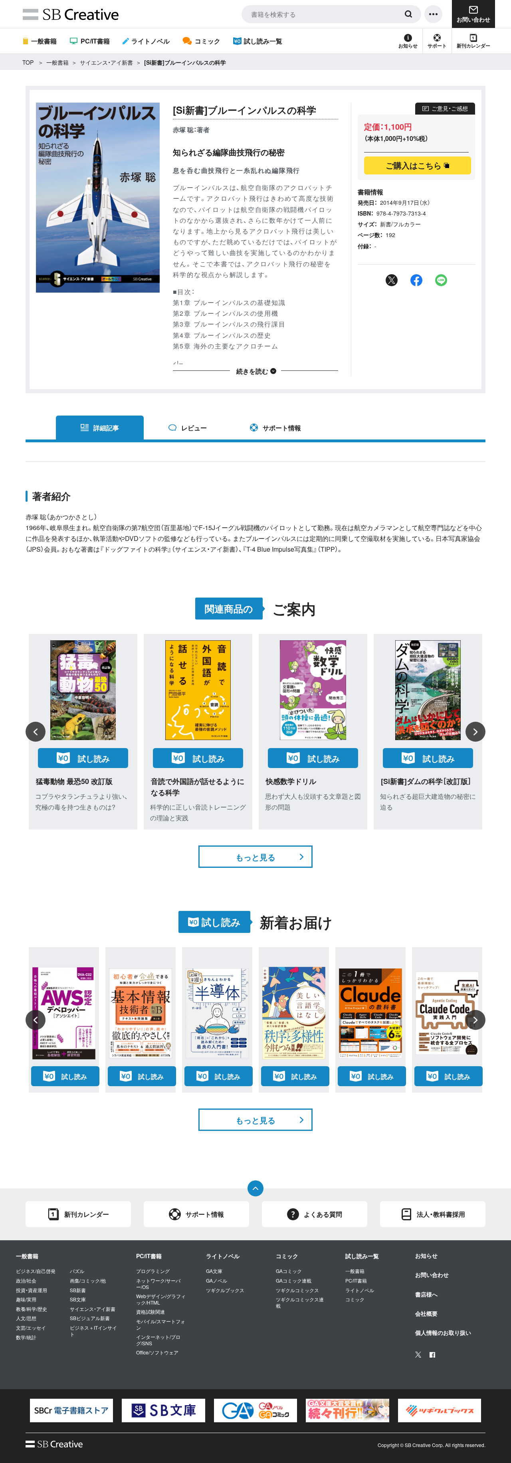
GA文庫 (214, 1271)
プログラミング (153, 1271)
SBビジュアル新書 (90, 1318)
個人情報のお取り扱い (443, 1332)
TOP (28, 62)
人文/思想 (26, 1318)
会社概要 (426, 1313)
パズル (77, 1271)
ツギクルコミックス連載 (300, 1302)
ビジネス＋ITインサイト (93, 1330)
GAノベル (216, 1280)
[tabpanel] (71, 1410)
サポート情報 (282, 427)
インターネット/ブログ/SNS (158, 1340)
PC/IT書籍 (95, 41)
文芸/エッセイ (31, 1327)
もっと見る (255, 857)
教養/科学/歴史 (31, 1309)
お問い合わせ (432, 1274)
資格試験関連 (150, 1312)
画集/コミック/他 (88, 1280)
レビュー (194, 427)
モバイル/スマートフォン (160, 1324)
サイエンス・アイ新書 (106, 62)
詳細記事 (106, 427)
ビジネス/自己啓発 (35, 1271)
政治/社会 (26, 1280)
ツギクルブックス (225, 1290)
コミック (207, 41)
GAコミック (289, 1271)
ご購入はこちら (414, 165)
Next (475, 732)
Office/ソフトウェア (157, 1352)
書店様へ (426, 1294)
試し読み (94, 758)
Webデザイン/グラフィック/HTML (161, 1299)
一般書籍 (44, 41)
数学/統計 (26, 1337)
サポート (437, 45)
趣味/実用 (26, 1299)
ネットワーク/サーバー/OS (158, 1283)
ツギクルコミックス (297, 1290)
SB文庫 (78, 1299)
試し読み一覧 (263, 41)
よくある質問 (323, 1214)
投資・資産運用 (31, 1290)
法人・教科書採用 (441, 1214)
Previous (36, 732)
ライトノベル (150, 41)
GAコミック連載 (293, 1280)
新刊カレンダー (473, 45)
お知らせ (408, 45)
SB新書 (78, 1290)
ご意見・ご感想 (450, 108)
